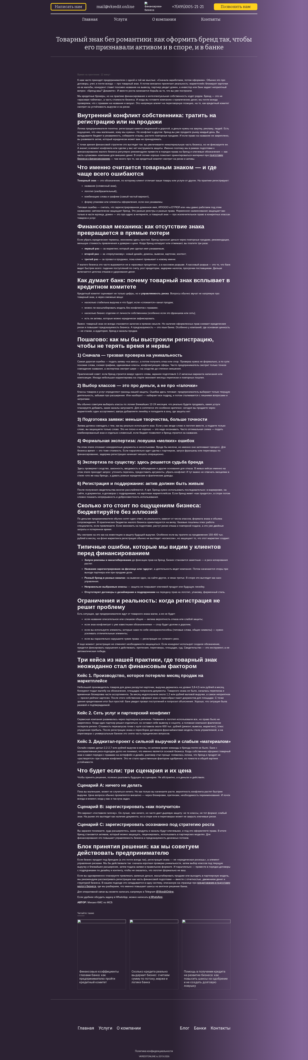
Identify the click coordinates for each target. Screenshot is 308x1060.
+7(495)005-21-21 (188, 7)
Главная (90, 19)
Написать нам (68, 6)
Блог (184, 1028)
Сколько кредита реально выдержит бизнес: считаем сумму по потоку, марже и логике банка (151, 977)
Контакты (210, 19)
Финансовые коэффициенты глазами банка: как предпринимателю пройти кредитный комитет (99, 977)
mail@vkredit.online (115, 7)
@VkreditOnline (165, 891)
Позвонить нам (236, 6)
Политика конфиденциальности (154, 1051)
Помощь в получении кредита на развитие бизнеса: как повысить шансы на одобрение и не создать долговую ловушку (206, 978)
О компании (129, 1028)
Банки (200, 1028)
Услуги (105, 1028)
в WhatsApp (156, 897)
